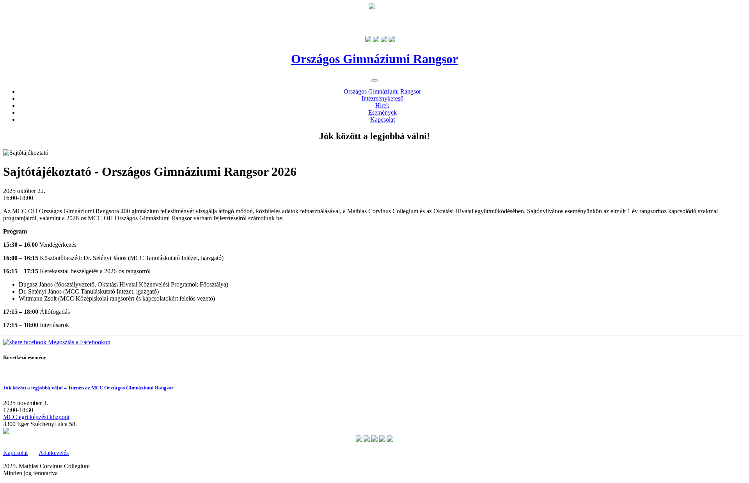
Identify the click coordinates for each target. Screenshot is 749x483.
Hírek (382, 105)
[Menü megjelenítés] (374, 80)
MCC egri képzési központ (36, 417)
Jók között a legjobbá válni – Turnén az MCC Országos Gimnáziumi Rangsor (88, 388)
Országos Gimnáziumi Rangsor (382, 91)
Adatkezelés (54, 452)
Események (382, 112)
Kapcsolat (382, 119)
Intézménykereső (382, 98)
